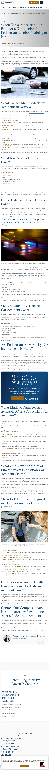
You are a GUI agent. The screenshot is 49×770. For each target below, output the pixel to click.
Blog (8, 13)
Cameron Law (3, 13)
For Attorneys (34, 740)
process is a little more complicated (9, 485)
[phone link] (44, 2)
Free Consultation (34, 2)
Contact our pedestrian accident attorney (10, 630)
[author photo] (7, 638)
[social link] (2, 755)
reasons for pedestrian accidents (36, 113)
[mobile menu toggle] (47, 2)
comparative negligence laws (19, 273)
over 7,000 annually (40, 51)
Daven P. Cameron (16, 641)
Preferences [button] (28, 762)
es (41, 2)
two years (36, 478)
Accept (24, 766)
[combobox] (24, 7)
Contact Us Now (17, 398)
